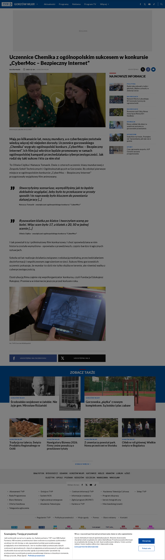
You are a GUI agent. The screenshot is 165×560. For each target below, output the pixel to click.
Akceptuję (146, 541)
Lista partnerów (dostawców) (86, 547)
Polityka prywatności (36, 556)
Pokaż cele (146, 548)
